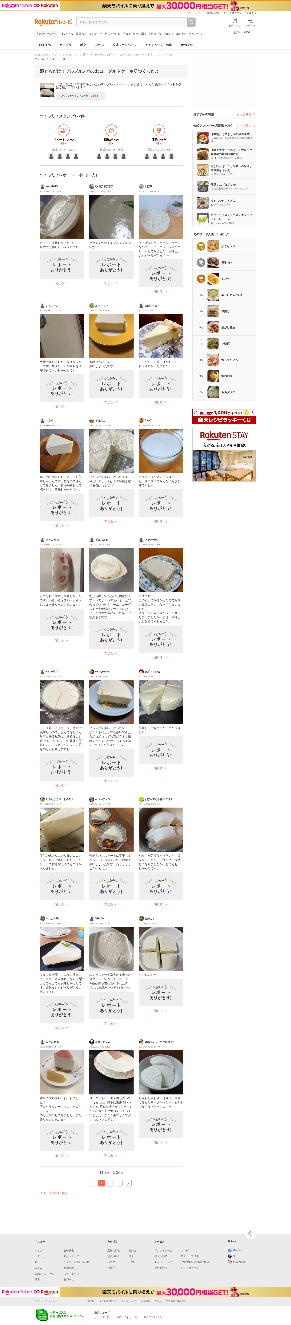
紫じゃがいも (166, 33)
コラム (99, 45)
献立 (83, 45)
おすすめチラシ (233, 12)
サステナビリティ (154, 1317)
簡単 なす (81, 33)
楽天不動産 (160, 1256)
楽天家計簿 (213, 12)
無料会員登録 (243, 32)
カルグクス (195, 33)
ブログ (185, 1250)
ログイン (250, 25)
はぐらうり (67, 33)
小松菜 (152, 33)
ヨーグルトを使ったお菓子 (136, 54)
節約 (131, 1262)
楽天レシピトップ (46, 54)
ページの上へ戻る (250, 1233)
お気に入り (235, 25)
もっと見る (244, 114)
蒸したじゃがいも (110, 33)
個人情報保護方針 (107, 1301)
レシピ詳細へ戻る (56, 1193)
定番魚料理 (113, 1256)
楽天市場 (251, 12)
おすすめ (45, 45)
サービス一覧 (102, 1317)
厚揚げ (126, 33)
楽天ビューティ (163, 1262)
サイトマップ (71, 1256)
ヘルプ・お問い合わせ (76, 1262)
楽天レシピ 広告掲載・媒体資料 (170, 1301)
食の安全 (187, 45)
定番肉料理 (113, 1250)
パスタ (111, 1262)
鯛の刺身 (181, 33)
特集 (37, 1279)
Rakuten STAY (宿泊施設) (195, 1262)
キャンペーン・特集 (158, 45)
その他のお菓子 (104, 54)
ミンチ (93, 33)
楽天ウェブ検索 (190, 1256)
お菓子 (84, 54)
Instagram (239, 1262)
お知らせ (69, 1279)
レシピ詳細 (166, 54)
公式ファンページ (125, 45)
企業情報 (90, 1301)
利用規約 (69, 1267)
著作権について (128, 1301)
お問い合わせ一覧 (127, 1317)
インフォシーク (194, 12)
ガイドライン (71, 1273)
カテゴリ (66, 45)
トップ (38, 1250)
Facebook (239, 1250)
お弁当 (132, 1250)
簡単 (131, 1256)
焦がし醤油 (139, 33)
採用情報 (145, 1301)
